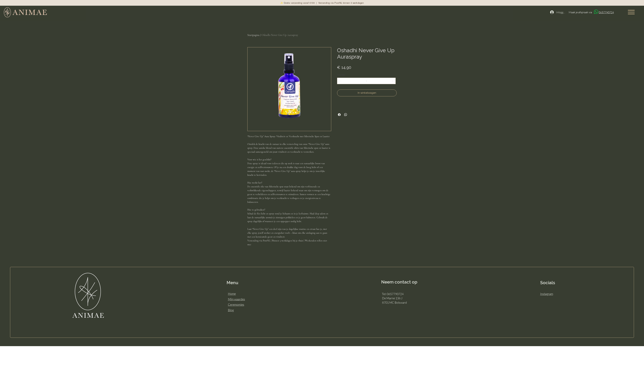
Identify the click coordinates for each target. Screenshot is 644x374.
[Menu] (631, 12)
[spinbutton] (366, 81)
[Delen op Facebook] (339, 115)
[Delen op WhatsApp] (346, 115)
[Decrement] (340, 81)
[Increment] (393, 81)
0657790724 (606, 12)
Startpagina (253, 35)
